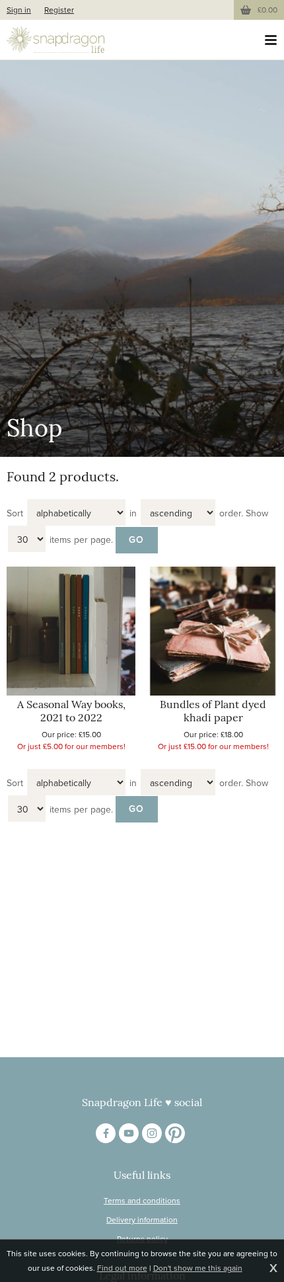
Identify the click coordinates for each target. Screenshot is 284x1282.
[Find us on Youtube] (129, 1133)
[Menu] (271, 39)
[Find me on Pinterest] (175, 1133)
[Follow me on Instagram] (152, 1133)
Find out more (122, 1268)
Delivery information (142, 1220)
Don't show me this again (197, 1268)
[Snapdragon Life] (55, 39)
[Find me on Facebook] (106, 1133)
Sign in (19, 10)
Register (59, 10)
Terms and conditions (142, 1201)
